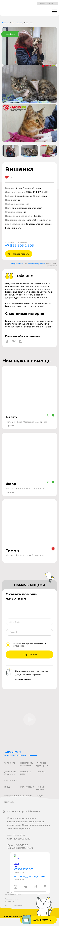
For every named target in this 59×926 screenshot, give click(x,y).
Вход (7, 787)
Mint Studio (19, 916)
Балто (11, 417)
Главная (5, 23)
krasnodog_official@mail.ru (30, 876)
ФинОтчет (18, 905)
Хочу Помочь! (29, 654)
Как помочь (10, 780)
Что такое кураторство (42, 764)
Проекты (40, 771)
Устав (7, 905)
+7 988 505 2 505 (19, 245)
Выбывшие (17, 23)
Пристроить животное (26, 764)
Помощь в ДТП (25, 773)
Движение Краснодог (10, 773)
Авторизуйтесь (16, 264)
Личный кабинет (40, 788)
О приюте (9, 763)
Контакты (9, 802)
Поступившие (11, 795)
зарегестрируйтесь (37, 264)
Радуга (39, 795)
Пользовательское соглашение (12, 900)
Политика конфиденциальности (13, 893)
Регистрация (27, 787)
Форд (11, 484)
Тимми (12, 550)
